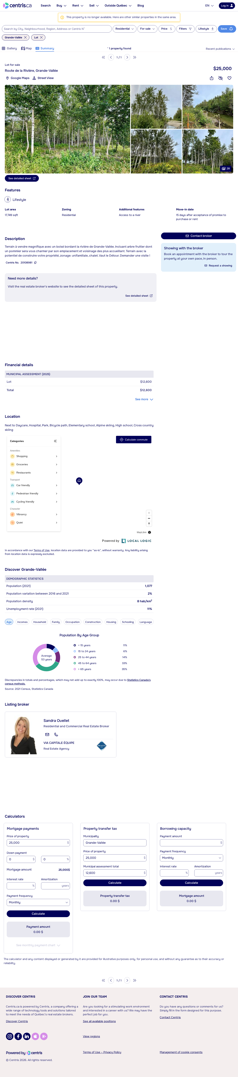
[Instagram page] (9, 1036)
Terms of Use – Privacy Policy (102, 1052)
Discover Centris (20, 997)
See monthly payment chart (35, 945)
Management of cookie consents (181, 1052)
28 (228, 168)
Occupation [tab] (72, 622)
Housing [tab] (111, 622)
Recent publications (218, 49)
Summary (47, 48)
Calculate (38, 914)
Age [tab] (9, 622)
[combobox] (57, 29)
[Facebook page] (18, 1036)
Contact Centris (174, 997)
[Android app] (44, 1036)
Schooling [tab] (128, 622)
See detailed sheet (136, 295)
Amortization (49, 879)
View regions (91, 1036)
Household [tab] (39, 622)
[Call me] (56, 734)
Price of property (18, 836)
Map (29, 48)
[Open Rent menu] (82, 5)
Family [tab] (56, 622)
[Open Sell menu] (97, 5)
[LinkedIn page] (26, 1036)
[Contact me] (47, 734)
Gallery (12, 48)
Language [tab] (146, 622)
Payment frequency (20, 896)
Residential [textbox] (122, 29)
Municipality (91, 836)
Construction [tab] (93, 622)
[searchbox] (54, 29)
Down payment (17, 853)
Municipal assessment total (101, 866)
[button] (67, 129)
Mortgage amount (19, 869)
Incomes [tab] (22, 622)
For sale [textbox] (145, 29)
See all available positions (99, 1021)
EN (207, 5)
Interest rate (15, 879)
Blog (140, 5)
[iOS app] (35, 1036)
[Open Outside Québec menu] (130, 5)
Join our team (95, 997)
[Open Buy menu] (65, 5)
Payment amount (171, 836)
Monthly (14, 902)
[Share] (211, 78)
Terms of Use (41, 550)
